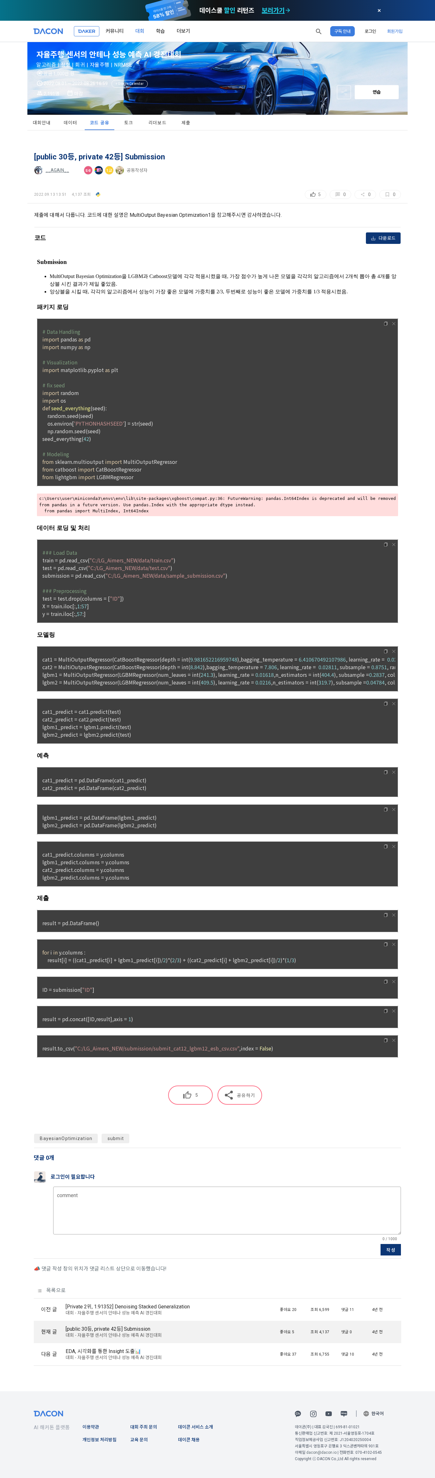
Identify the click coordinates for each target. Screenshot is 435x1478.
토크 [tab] (128, 122)
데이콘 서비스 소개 (195, 1427)
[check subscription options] (288, 10)
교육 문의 (139, 1439)
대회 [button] (139, 31)
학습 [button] (160, 31)
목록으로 (55, 1290)
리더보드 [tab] (157, 122)
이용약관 (90, 1427)
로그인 (370, 31)
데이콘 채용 (189, 1439)
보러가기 (273, 10)
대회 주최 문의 (143, 1427)
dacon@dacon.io (321, 1452)
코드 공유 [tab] (99, 122)
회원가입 (395, 31)
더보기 (183, 31)
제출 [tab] (186, 122)
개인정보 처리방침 (99, 1439)
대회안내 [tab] (42, 122)
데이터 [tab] (70, 122)
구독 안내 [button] (342, 31)
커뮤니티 (115, 31)
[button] (318, 31)
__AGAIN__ (57, 170)
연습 (377, 92)
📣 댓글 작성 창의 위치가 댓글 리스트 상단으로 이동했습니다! (100, 1269)
